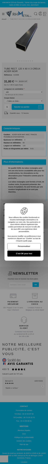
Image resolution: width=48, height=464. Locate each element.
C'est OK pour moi (24, 254)
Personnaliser (24, 246)
